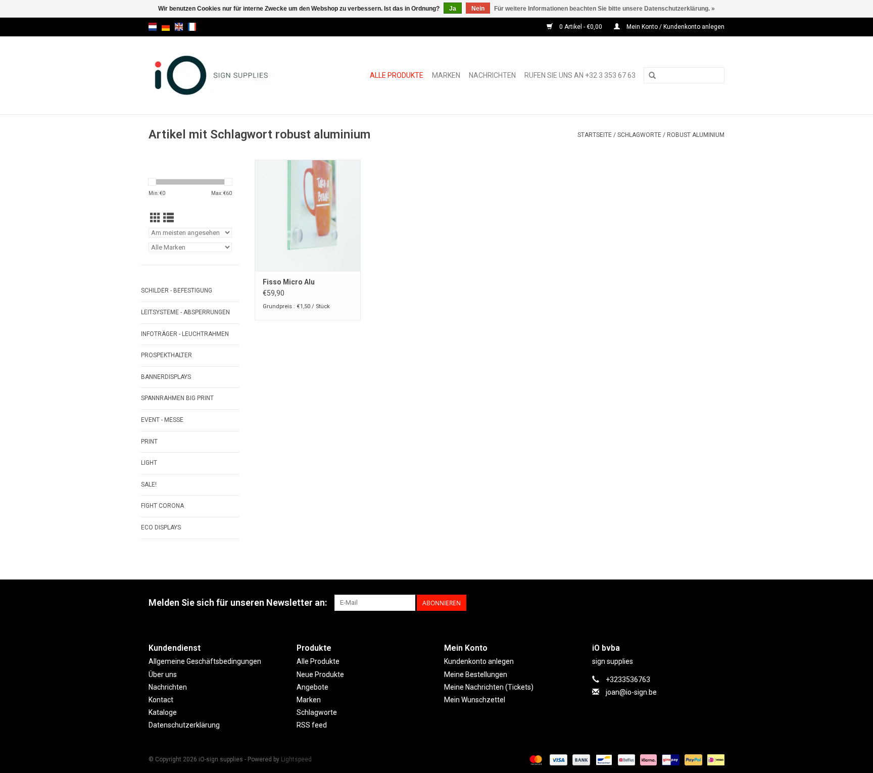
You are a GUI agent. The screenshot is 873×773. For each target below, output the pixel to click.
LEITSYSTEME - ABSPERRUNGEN (185, 312)
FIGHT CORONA (162, 505)
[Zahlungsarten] (534, 759)
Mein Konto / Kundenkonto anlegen (674, 26)
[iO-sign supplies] (223, 75)
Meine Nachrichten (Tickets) (489, 687)
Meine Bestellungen (475, 674)
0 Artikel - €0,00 (581, 26)
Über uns (163, 674)
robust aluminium (695, 134)
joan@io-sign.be (631, 692)
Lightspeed (296, 759)
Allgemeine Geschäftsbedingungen (205, 661)
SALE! (149, 484)
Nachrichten (492, 75)
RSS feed (312, 725)
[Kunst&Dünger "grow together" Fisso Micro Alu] (308, 215)
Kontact (161, 700)
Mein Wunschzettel (474, 700)
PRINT (149, 441)
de (166, 27)
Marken (446, 75)
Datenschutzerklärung (184, 725)
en (179, 27)
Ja (452, 8)
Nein (477, 8)
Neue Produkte (320, 674)
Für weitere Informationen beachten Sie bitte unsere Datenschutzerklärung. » (604, 8)
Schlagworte (639, 134)
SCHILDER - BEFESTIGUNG (176, 290)
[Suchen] (652, 75)
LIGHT (149, 462)
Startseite (594, 134)
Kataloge (163, 712)
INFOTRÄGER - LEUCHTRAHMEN (185, 333)
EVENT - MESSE (162, 419)
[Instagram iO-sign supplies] (716, 603)
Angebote (312, 687)
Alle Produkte (396, 75)
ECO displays (161, 527)
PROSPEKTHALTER (166, 355)
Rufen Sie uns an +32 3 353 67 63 (580, 75)
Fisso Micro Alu (289, 282)
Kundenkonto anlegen (479, 661)
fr (192, 27)
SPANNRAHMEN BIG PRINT (177, 398)
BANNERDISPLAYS (166, 376)
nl (153, 27)
